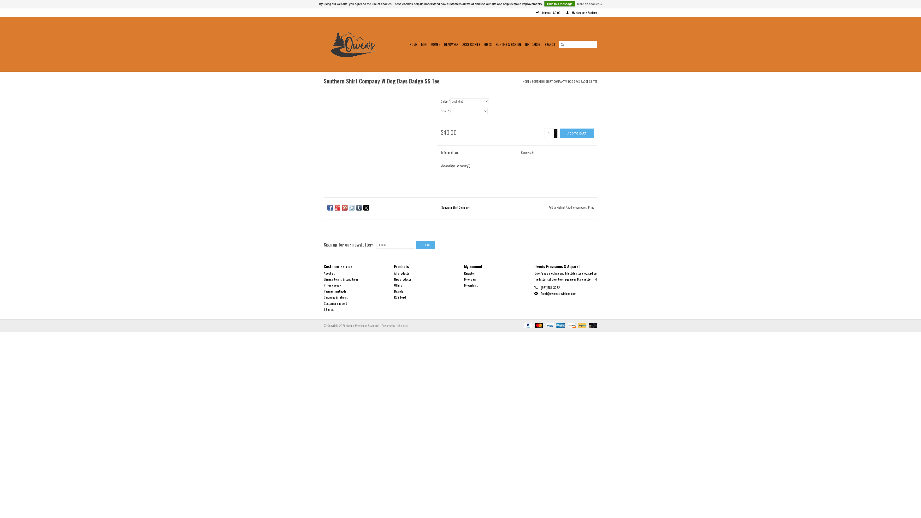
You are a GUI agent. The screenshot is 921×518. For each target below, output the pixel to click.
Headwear (451, 44)
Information (449, 152)
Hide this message (560, 4)
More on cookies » (589, 4)
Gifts (488, 44)
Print (591, 207)
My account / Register (584, 13)
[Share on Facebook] (330, 208)
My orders (470, 279)
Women (435, 44)
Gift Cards (532, 44)
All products (401, 273)
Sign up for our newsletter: (348, 244)
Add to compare (576, 207)
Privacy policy (332, 285)
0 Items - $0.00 (551, 13)
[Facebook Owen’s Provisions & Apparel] (585, 245)
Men (423, 44)
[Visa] (549, 325)
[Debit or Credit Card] (592, 325)
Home (413, 44)
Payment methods (335, 291)
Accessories (471, 44)
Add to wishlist (557, 207)
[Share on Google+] (337, 208)
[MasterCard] (538, 325)
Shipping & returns (336, 297)
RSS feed (400, 297)
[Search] (562, 44)
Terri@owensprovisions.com (558, 293)
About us (329, 273)
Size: (445, 111)
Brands (549, 44)
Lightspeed (402, 326)
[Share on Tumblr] (359, 208)
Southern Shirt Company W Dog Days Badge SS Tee (564, 81)
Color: (445, 101)
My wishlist (471, 285)
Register (469, 273)
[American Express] (560, 325)
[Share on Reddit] (352, 208)
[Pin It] (345, 208)
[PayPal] (527, 325)
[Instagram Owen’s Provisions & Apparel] (593, 245)
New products (402, 279)
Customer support (335, 303)
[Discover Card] (571, 325)
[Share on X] (366, 208)
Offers (398, 285)
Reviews (528, 152)
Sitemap (329, 309)
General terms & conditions (341, 279)
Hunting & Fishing (508, 44)
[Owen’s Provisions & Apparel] (356, 44)
